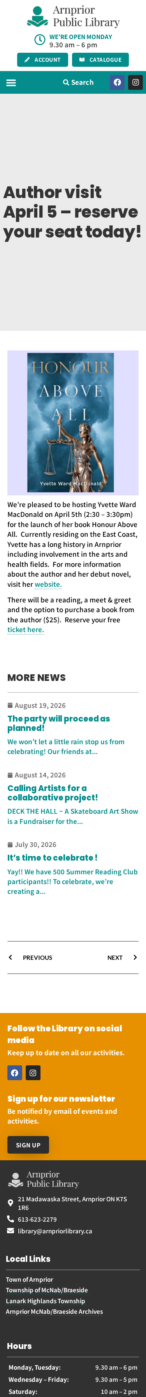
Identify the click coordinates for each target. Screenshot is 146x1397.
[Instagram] (135, 82)
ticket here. (25, 629)
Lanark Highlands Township (46, 1300)
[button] (11, 83)
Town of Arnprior (29, 1279)
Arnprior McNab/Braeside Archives (54, 1311)
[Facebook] (117, 82)
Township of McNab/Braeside (47, 1289)
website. (48, 584)
